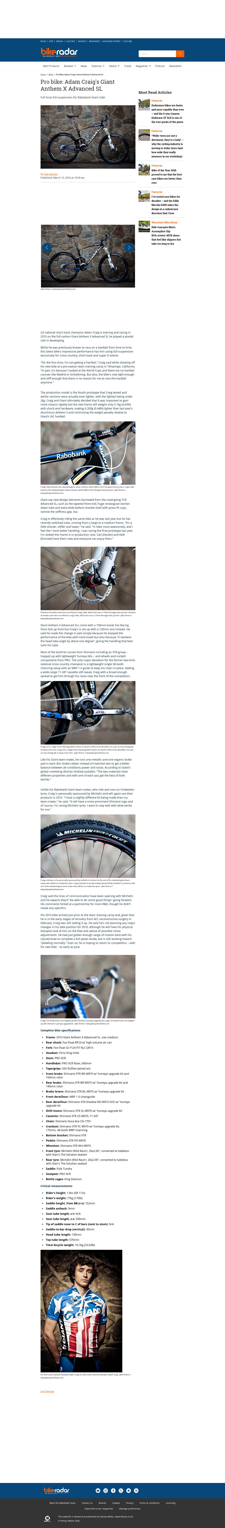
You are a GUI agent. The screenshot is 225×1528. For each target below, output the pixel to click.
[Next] (129, 247)
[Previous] (47, 247)
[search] (180, 53)
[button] (88, 258)
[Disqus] (91, 1444)
